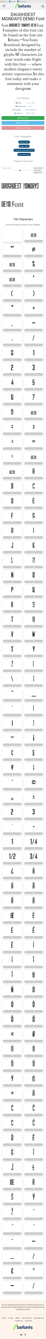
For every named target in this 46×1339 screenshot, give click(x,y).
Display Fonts (24, 142)
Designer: (17, 110)
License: (19, 113)
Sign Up (12, 1)
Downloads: (22, 106)
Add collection (24, 123)
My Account (22, 1)
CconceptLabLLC (30, 110)
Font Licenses (27, 1318)
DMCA (17, 1318)
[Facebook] (25, 1335)
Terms (4, 1318)
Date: (20, 103)
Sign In (4, 1)
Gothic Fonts (24, 146)
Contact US (19, 1321)
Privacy (10, 1318)
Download (24, 118)
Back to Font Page (24, 128)
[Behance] (21, 1335)
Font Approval (39, 1318)
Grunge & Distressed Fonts (24, 150)
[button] (43, 7)
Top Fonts (28, 1321)
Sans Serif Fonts (24, 154)
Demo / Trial (30, 113)
